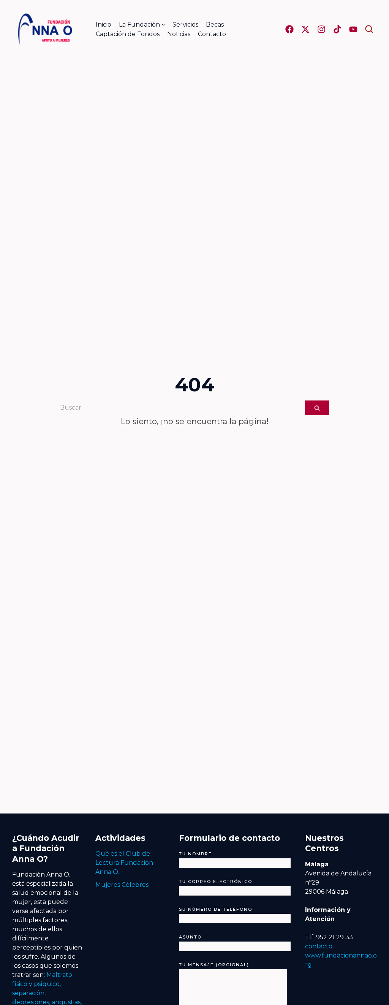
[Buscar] (317, 407)
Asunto (190, 937)
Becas (215, 24)
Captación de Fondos (128, 34)
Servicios (185, 24)
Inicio (103, 24)
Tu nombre (195, 853)
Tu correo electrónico (215, 881)
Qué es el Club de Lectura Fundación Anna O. (124, 862)
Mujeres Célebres (122, 884)
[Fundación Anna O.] (44, 29)
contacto (318, 946)
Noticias (178, 34)
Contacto (212, 34)
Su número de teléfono (215, 909)
